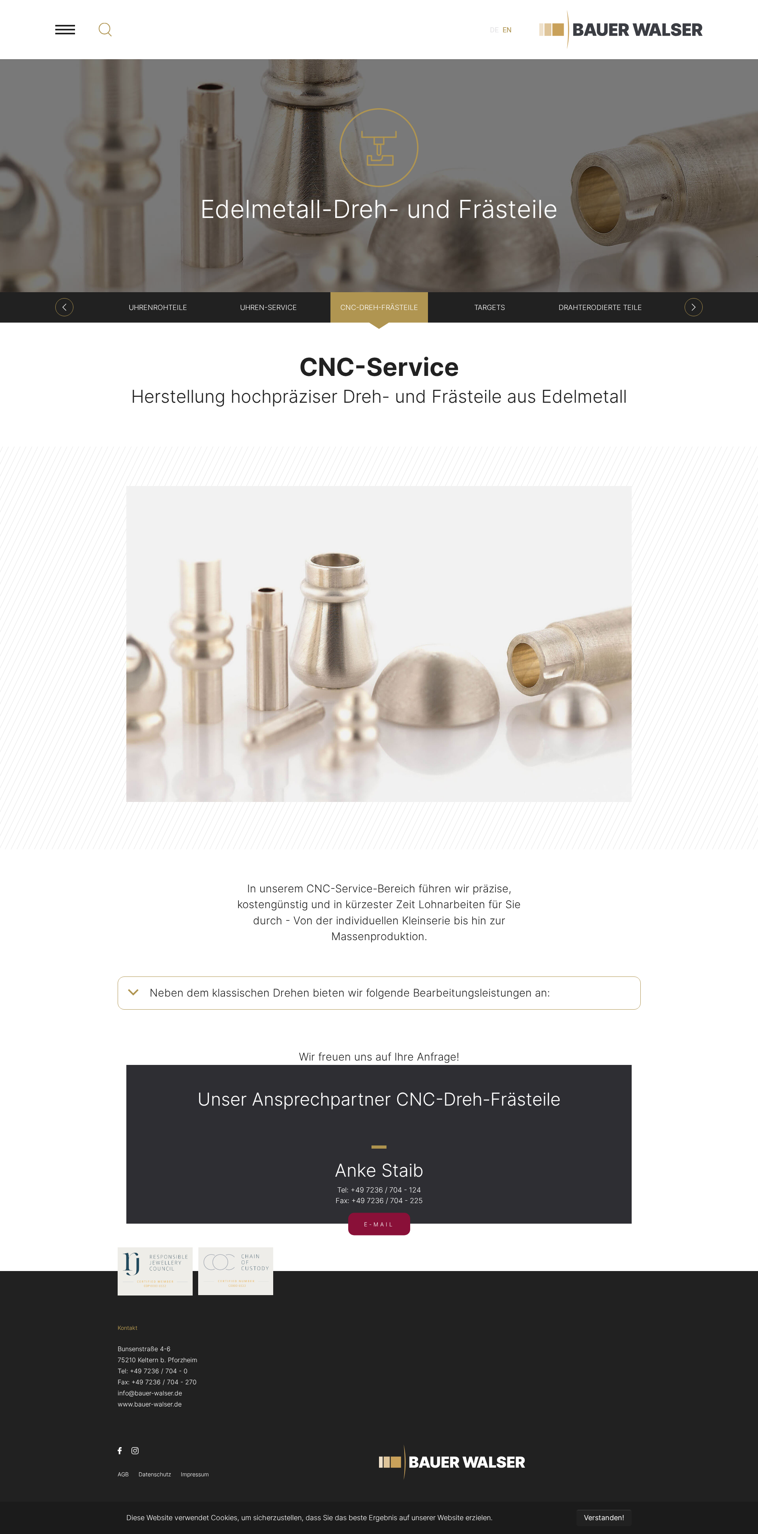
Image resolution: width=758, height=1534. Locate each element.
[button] (64, 307)
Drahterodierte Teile (600, 307)
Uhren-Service (268, 307)
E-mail (379, 1224)
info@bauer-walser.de (150, 1393)
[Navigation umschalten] (65, 29)
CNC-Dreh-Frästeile (379, 307)
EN (507, 30)
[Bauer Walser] (621, 29)
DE (494, 30)
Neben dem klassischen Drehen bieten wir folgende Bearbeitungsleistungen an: (350, 992)
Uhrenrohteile (158, 307)
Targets (489, 307)
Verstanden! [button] (604, 1517)
